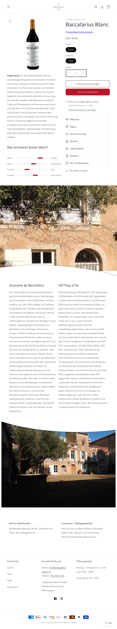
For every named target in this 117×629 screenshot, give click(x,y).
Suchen (10, 567)
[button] (8, 7)
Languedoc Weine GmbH (54, 622)
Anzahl (68, 67)
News (9, 574)
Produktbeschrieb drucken (79, 32)
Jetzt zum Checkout (88, 92)
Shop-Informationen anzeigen (82, 109)
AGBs (9, 580)
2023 (71, 61)
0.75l (71, 49)
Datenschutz (13, 587)
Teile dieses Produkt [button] (78, 170)
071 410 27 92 (57, 575)
